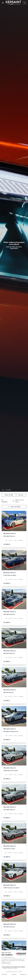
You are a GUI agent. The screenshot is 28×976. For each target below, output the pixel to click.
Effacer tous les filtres (19, 501)
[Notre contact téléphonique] (24, 3)
